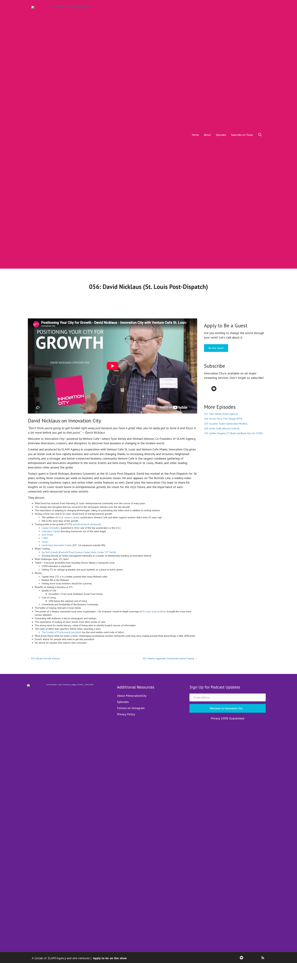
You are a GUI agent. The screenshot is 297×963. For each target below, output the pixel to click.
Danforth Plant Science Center (74, 552)
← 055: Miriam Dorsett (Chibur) (44, 658)
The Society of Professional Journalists (61, 632)
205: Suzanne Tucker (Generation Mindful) (225, 423)
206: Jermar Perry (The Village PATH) (223, 418)
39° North (110, 552)
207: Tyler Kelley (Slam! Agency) (221, 413)
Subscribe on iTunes (242, 134)
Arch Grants (47, 534)
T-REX (45, 538)
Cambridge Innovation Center (57, 545)
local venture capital (68, 517)
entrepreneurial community (87, 524)
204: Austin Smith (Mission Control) (221, 428)
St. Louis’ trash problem (154, 611)
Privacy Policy (126, 714)
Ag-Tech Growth (50, 552)
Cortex (45, 541)
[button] (261, 134)
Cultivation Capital (51, 531)
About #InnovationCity (131, 696)
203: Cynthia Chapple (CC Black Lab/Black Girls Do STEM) (233, 433)
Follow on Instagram (131, 708)
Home (195, 134)
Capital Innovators (51, 527)
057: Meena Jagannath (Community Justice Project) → (170, 658)
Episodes (221, 134)
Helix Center (97, 552)
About (207, 134)
